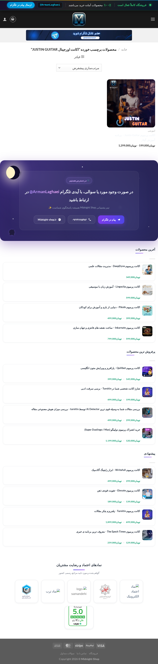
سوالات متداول (67, 653)
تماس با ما (82, 653)
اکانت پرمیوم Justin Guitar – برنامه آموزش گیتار (135, 137)
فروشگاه (93, 653)
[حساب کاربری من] (5, 19)
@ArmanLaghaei (50, 4)
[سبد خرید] (13, 19)
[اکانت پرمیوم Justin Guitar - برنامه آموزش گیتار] (131, 103)
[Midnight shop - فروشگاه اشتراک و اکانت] (79, 19)
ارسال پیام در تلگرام (21, 4)
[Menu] (152, 19)
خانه (124, 49)
